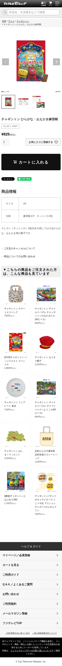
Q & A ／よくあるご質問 (18, 584)
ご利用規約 (9, 603)
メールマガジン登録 (15, 613)
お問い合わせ (11, 594)
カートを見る (11, 564)
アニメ (11, 21)
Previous (5, 61)
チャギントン (23, 21)
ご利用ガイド (11, 574)
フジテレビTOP (12, 623)
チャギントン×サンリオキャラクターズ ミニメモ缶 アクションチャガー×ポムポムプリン (45, 503)
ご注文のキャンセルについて (19, 248)
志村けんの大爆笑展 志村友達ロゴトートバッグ (46, 455)
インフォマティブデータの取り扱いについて (31, 650)
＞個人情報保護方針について (44, 633)
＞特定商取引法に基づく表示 (17, 633)
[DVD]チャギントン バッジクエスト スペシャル (15, 361)
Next (56, 61)
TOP (4, 21)
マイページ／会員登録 (16, 555)
